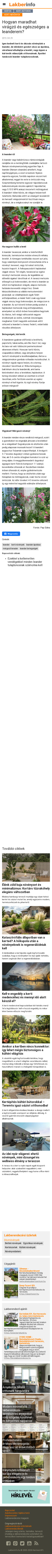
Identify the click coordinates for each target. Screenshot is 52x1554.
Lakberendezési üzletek (20, 1235)
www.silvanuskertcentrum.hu (32, 1281)
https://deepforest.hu (29, 1294)
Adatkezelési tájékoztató (17, 1513)
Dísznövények (12, 1240)
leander (6, 545)
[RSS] (36, 1543)
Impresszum (11, 1515)
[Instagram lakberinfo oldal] (15, 1543)
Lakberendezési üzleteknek (18, 1526)
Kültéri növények (27, 1247)
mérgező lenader (10, 548)
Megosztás (13, 534)
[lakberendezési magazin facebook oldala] (8, 1543)
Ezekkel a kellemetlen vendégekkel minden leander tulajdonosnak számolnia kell (25, 562)
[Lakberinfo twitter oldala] (22, 1543)
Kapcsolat (10, 1510)
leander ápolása (33, 545)
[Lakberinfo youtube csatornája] (29, 1543)
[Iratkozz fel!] (26, 1503)
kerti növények (18, 545)
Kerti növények (12, 14)
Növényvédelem (13, 1251)
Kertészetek (11, 1247)
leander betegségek (29, 548)
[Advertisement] (26, 86)
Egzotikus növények (33, 1243)
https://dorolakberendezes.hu (17, 1358)
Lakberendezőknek (14, 1528)
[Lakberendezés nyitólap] (22, 4)
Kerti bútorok (23, 11)
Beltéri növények (13, 1243)
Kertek (7, 11)
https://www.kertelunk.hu (15, 1333)
